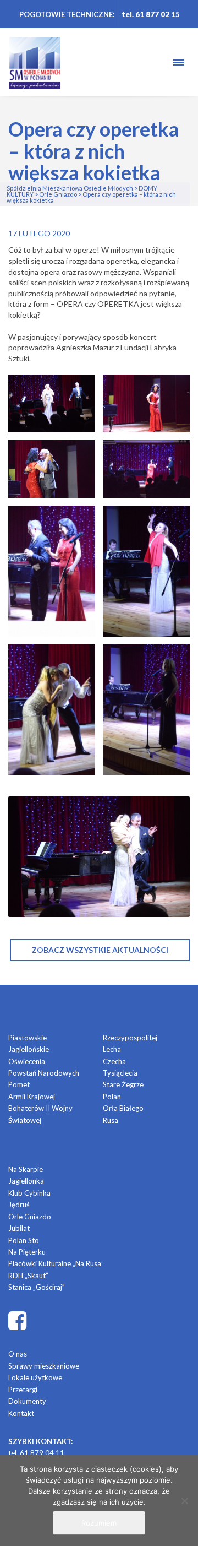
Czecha (114, 1061)
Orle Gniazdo (29, 1216)
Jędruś (19, 1204)
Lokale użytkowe (35, 1377)
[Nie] (184, 1500)
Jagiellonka (26, 1180)
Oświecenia (26, 1061)
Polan (112, 1096)
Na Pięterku (27, 1251)
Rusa (110, 1120)
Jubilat (19, 1228)
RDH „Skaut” (28, 1275)
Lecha (112, 1049)
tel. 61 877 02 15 (151, 14)
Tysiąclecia (120, 1072)
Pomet (19, 1084)
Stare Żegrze (123, 1084)
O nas (17, 1353)
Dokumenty (27, 1401)
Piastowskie (27, 1037)
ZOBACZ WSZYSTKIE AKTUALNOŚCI (100, 949)
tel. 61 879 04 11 (36, 1453)
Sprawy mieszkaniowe (43, 1365)
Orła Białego (123, 1108)
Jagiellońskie (28, 1049)
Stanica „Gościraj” (36, 1287)
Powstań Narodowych (43, 1072)
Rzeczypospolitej (130, 1037)
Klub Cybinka (29, 1193)
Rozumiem (99, 1522)
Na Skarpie (25, 1169)
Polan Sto (23, 1240)
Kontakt (21, 1413)
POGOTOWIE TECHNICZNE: (66, 14)
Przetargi (22, 1389)
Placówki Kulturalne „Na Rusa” (56, 1263)
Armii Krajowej (31, 1096)
